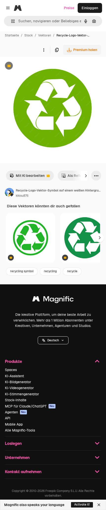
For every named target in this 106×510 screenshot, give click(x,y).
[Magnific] (53, 300)
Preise (69, 8)
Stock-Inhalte (15, 400)
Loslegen (13, 443)
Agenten (15, 412)
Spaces (11, 370)
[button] (53, 340)
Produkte (13, 361)
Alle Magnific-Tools (20, 430)
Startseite (12, 35)
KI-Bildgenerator (18, 382)
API (7, 418)
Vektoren (44, 35)
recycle (72, 271)
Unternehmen (17, 457)
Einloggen (90, 8)
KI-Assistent (14, 376)
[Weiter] (85, 176)
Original (31, 66)
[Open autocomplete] (11, 21)
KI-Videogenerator (19, 388)
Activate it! (82, 505)
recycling (50, 271)
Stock (28, 35)
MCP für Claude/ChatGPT (29, 406)
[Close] (99, 505)
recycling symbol (22, 271)
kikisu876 (22, 196)
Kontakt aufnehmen (23, 471)
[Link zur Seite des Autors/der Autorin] (9, 193)
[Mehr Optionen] (44, 50)
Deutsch (53, 340)
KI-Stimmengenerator (22, 394)
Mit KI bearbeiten (27, 177)
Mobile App (14, 424)
